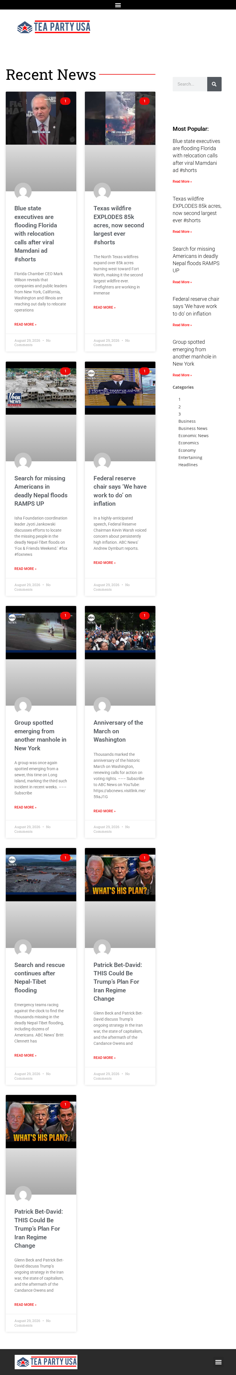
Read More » (25, 324)
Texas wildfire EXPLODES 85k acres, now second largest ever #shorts (119, 225)
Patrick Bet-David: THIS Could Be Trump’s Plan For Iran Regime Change (118, 982)
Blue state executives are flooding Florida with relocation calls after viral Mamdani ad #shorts (35, 233)
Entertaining (190, 457)
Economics (188, 442)
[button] (118, 5)
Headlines (188, 464)
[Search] (214, 84)
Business (187, 421)
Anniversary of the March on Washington (118, 731)
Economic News (193, 435)
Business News (193, 428)
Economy (187, 450)
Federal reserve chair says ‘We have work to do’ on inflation (196, 306)
